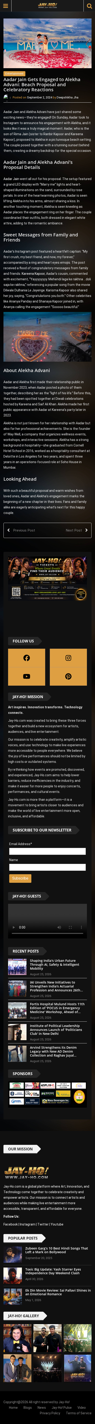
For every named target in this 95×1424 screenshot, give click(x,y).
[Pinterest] (68, 676)
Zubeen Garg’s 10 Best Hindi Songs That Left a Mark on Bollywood (56, 1250)
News (42, 1407)
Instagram (27, 1224)
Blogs (28, 1407)
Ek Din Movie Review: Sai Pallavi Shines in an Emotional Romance (58, 1292)
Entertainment (14, 73)
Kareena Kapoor (33, 273)
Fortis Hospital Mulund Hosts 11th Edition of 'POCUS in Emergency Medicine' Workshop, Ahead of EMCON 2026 (57, 1010)
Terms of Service (79, 1413)
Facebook (10, 1224)
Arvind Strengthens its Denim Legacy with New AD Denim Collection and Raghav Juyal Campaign (53, 1053)
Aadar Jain (11, 179)
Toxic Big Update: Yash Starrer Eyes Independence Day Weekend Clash (53, 1271)
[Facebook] (26, 658)
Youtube (57, 1224)
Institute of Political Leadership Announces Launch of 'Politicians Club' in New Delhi (56, 1030)
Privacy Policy (50, 1413)
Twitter (43, 1224)
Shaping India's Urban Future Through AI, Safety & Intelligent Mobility (54, 964)
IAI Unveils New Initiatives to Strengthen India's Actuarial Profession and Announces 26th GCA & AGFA (55, 988)
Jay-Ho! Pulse (62, 1407)
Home (13, 1407)
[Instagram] (68, 658)
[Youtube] (26, 676)
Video (81, 1407)
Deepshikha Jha (67, 97)
